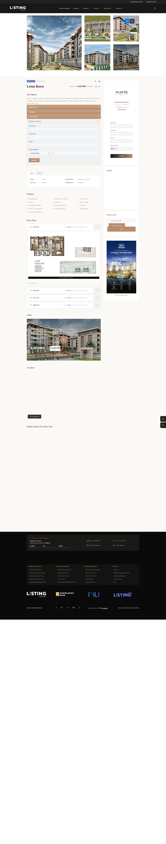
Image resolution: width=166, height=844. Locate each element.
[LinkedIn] (67, 607)
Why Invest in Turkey (90, 573)
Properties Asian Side (63, 573)
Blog (115, 582)
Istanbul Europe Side (136, 2)
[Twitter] (62, 607)
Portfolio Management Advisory (122, 573)
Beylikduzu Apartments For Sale (37, 582)
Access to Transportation (35, 208)
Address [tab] (32, 173)
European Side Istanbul (84, 179)
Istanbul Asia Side (151, 2)
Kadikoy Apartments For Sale (36, 576)
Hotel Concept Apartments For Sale (66, 582)
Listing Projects (89, 579)
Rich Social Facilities (60, 205)
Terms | (120, 608)
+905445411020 (121, 109)
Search (121, 229)
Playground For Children (61, 199)
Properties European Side (64, 570)
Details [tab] (39, 173)
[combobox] (117, 225)
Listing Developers (90, 582)
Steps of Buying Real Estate (92, 570)
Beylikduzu (81, 182)
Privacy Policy (135, 608)
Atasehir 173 (112, 208)
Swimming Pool (33, 199)
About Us (116, 570)
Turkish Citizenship (59, 208)
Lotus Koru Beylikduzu (121, 102)
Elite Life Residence (31, 471)
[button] (60, 227)
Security (31, 202)
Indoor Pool (57, 202)
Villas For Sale (61, 579)
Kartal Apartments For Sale (36, 579)
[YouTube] (74, 607)
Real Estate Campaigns (35, 570)
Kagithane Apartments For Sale (37, 573)
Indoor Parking (84, 202)
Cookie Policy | (126, 608)
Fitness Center (84, 199)
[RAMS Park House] (121, 184)
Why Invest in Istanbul (91, 576)
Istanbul (44, 182)
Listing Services (118, 579)
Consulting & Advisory (119, 576)
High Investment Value (35, 205)
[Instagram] (79, 607)
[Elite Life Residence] (44, 449)
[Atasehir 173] (121, 203)
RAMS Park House (114, 188)
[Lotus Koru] (121, 92)
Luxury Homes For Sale (63, 576)
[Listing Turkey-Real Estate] (18, 8)
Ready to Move (84, 208)
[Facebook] (56, 607)
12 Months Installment (35, 212)
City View (82, 205)
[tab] (127, 21)
